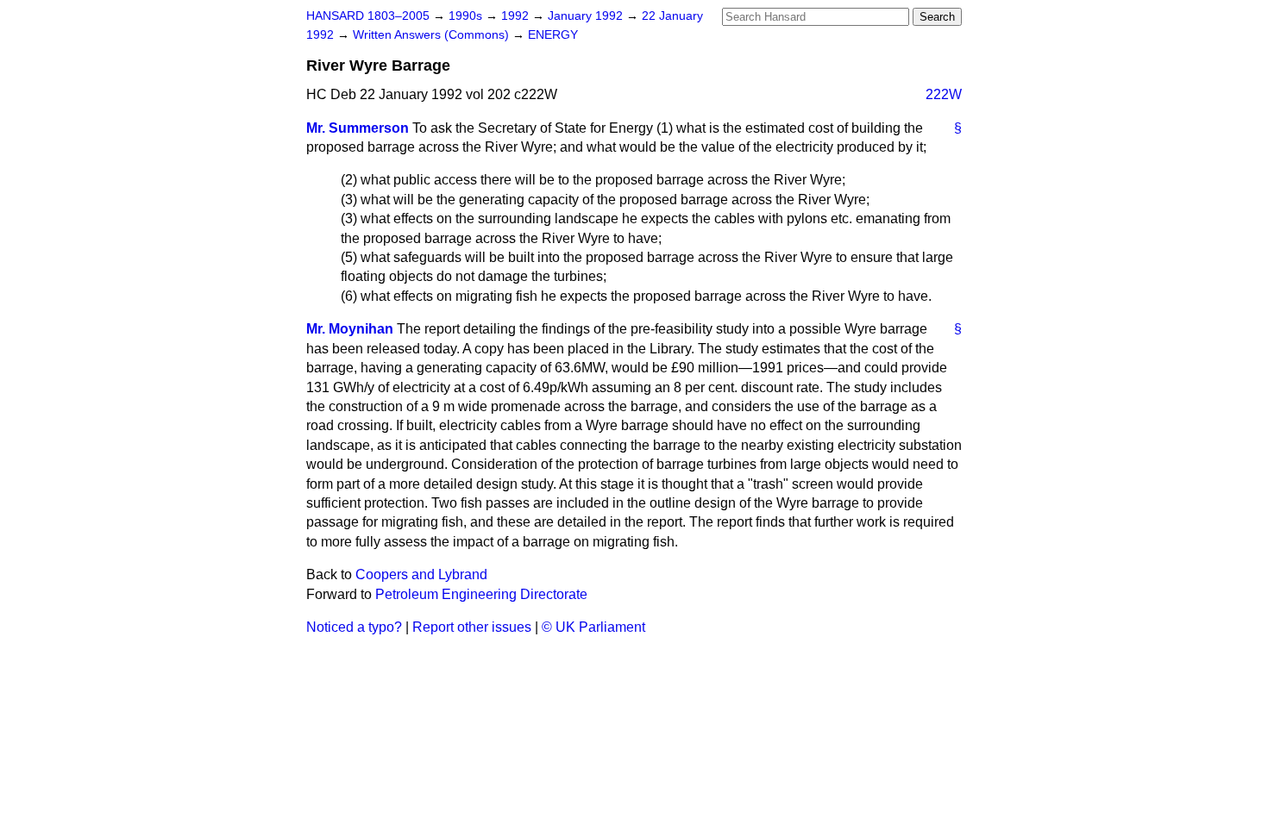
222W (944, 94)
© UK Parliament (593, 627)
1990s (467, 15)
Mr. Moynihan (349, 328)
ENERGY (553, 34)
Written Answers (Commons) (432, 34)
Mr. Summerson (357, 128)
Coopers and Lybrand (421, 574)
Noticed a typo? (354, 627)
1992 (516, 15)
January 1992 (587, 15)
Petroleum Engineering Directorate (481, 594)
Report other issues (471, 627)
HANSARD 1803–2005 (368, 15)
